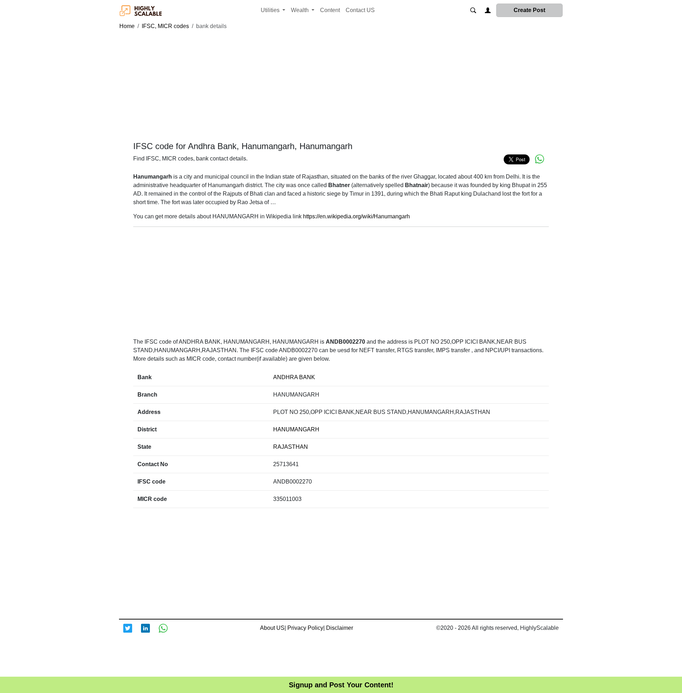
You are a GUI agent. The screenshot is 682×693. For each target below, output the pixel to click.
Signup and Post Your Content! (341, 685)
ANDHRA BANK (294, 377)
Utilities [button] (271, 10)
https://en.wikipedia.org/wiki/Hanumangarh (356, 216)
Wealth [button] (300, 10)
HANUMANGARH (296, 429)
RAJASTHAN (290, 447)
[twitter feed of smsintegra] (132, 633)
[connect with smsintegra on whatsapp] (168, 633)
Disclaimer (339, 628)
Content (330, 10)
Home (127, 26)
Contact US (360, 10)
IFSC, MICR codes (165, 26)
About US (272, 628)
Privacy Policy (305, 628)
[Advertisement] (341, 86)
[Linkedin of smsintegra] (150, 633)
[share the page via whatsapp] (539, 159)
